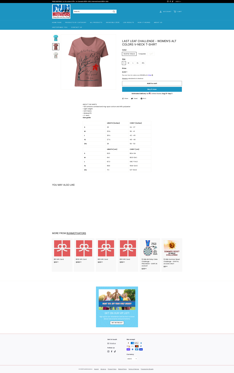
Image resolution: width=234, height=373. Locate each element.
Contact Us (76, 27)
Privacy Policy (112, 369)
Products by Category (75, 22)
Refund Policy (122, 369)
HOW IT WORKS (144, 22)
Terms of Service (134, 369)
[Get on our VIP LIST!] (117, 299)
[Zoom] (88, 62)
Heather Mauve (129, 54)
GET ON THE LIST (117, 323)
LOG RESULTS (128, 22)
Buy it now (152, 89)
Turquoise (142, 54)
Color (124, 50)
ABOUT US (158, 22)
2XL (143, 63)
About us (103, 369)
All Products (96, 22)
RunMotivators (76, 233)
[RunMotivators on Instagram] (108, 351)
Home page (57, 22)
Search (96, 369)
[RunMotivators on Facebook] (112, 351)
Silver (151, 54)
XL (137, 63)
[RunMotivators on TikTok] (115, 351)
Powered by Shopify (147, 369)
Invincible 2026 (113, 22)
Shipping (125, 78)
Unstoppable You (60, 27)
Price (124, 68)
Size (123, 59)
